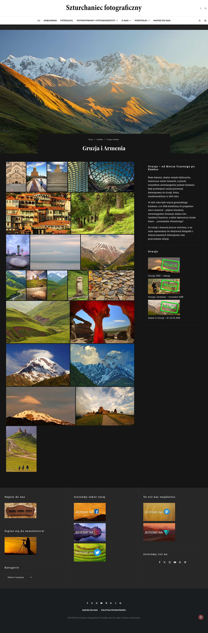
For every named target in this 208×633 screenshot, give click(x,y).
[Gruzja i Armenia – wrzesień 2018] (172, 287)
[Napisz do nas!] (35, 511)
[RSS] (111, 603)
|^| (39, 20)
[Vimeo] (106, 603)
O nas (125, 20)
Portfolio (141, 20)
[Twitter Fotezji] (104, 553)
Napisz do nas (161, 20)
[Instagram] (96, 603)
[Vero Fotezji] (173, 533)
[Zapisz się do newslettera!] (35, 546)
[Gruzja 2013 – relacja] (172, 265)
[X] (92, 603)
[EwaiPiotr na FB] (104, 512)
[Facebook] (87, 603)
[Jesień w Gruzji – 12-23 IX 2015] (172, 308)
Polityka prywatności (113, 610)
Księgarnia (50, 20)
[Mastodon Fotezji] (173, 512)
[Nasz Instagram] (104, 533)
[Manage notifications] (200, 617)
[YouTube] (101, 603)
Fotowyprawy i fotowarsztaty (96, 20)
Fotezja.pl (66, 20)
